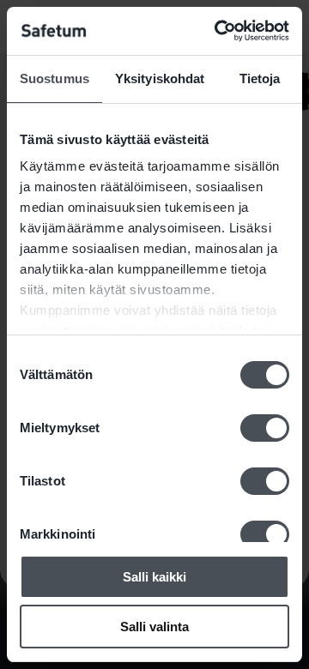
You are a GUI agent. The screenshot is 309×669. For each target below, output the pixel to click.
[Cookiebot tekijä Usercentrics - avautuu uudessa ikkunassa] (218, 31)
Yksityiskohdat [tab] (159, 78)
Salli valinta (154, 626)
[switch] (264, 428)
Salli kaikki (154, 577)
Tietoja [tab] (260, 78)
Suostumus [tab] (54, 78)
